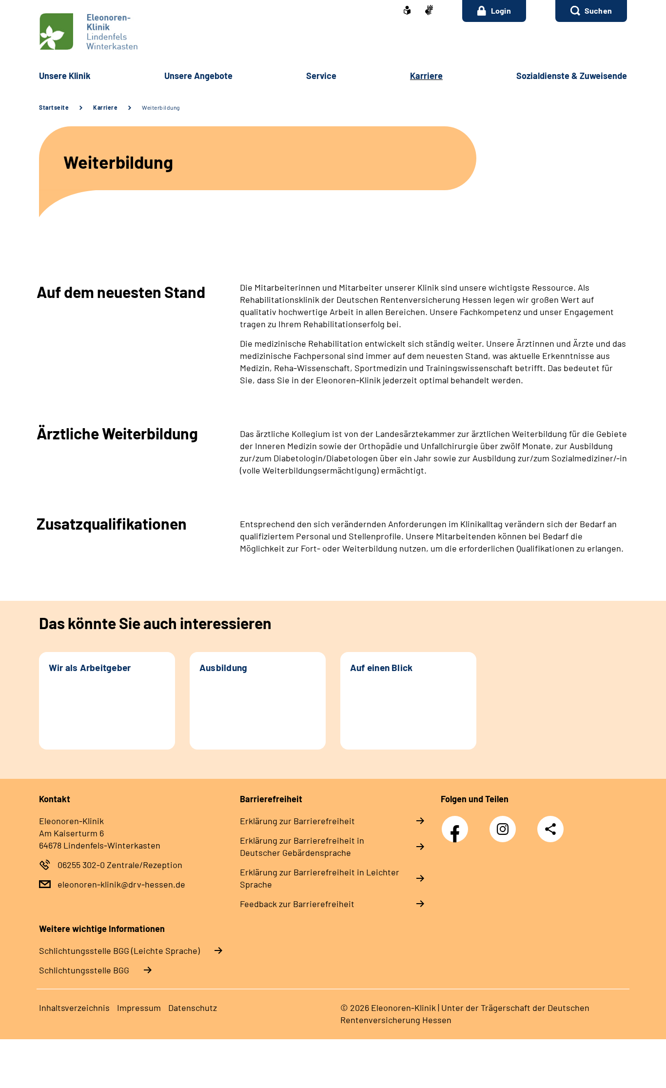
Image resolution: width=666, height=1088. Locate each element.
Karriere (105, 107)
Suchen (598, 10)
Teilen (550, 829)
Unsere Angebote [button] (198, 75)
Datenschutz (192, 1007)
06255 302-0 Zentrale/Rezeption (120, 864)
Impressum (139, 1007)
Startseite (54, 107)
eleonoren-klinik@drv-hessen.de (121, 884)
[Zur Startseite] (333, 31)
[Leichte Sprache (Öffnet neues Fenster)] (407, 11)
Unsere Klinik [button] (65, 75)
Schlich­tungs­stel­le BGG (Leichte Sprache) (119, 950)
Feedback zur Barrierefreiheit (297, 903)
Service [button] (321, 75)
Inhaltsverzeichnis (74, 1007)
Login (501, 10)
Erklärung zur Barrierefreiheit (297, 820)
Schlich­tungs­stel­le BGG (84, 970)
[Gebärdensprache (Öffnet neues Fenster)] (429, 11)
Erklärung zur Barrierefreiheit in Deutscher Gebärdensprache (302, 846)
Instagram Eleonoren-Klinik (505, 831)
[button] (591, 11)
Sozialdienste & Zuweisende (571, 75)
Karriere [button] (426, 75)
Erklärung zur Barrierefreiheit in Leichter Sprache (319, 878)
